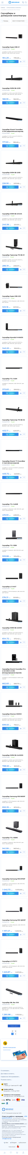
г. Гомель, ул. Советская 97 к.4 (12, 1085)
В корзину (12, 61)
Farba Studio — (13, 1146)
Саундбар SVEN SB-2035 (11, 88)
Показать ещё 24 (14, 1025)
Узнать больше (6, 1049)
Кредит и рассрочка (9, 1047)
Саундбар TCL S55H (9, 545)
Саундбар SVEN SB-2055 (11, 172)
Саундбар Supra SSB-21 (11, 47)
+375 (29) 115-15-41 (8, 1096)
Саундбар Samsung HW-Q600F (14, 920)
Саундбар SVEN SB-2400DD (12, 755)
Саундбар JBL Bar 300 (10, 1002)
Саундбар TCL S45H (9, 379)
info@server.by (6, 1138)
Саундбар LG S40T (9, 587)
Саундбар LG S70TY (9, 961)
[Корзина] (17, 1152)
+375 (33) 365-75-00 (19, 1096)
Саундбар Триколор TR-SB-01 (13, 255)
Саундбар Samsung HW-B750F (13, 879)
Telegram (14, 1142)
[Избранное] (11, 1152)
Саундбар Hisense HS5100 (12, 714)
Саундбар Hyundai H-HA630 (12, 337)
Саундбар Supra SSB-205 (11, 296)
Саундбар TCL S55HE (10, 838)
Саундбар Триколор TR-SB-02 (13, 420)
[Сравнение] (5, 1152)
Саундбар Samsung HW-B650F (13, 796)
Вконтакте (23, 1142)
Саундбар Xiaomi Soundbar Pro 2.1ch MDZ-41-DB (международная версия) (14, 671)
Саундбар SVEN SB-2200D (12, 628)
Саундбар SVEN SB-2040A (12, 214)
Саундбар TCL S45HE (10, 504)
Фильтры (5, 21)
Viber (6, 1142)
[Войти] (23, 1152)
